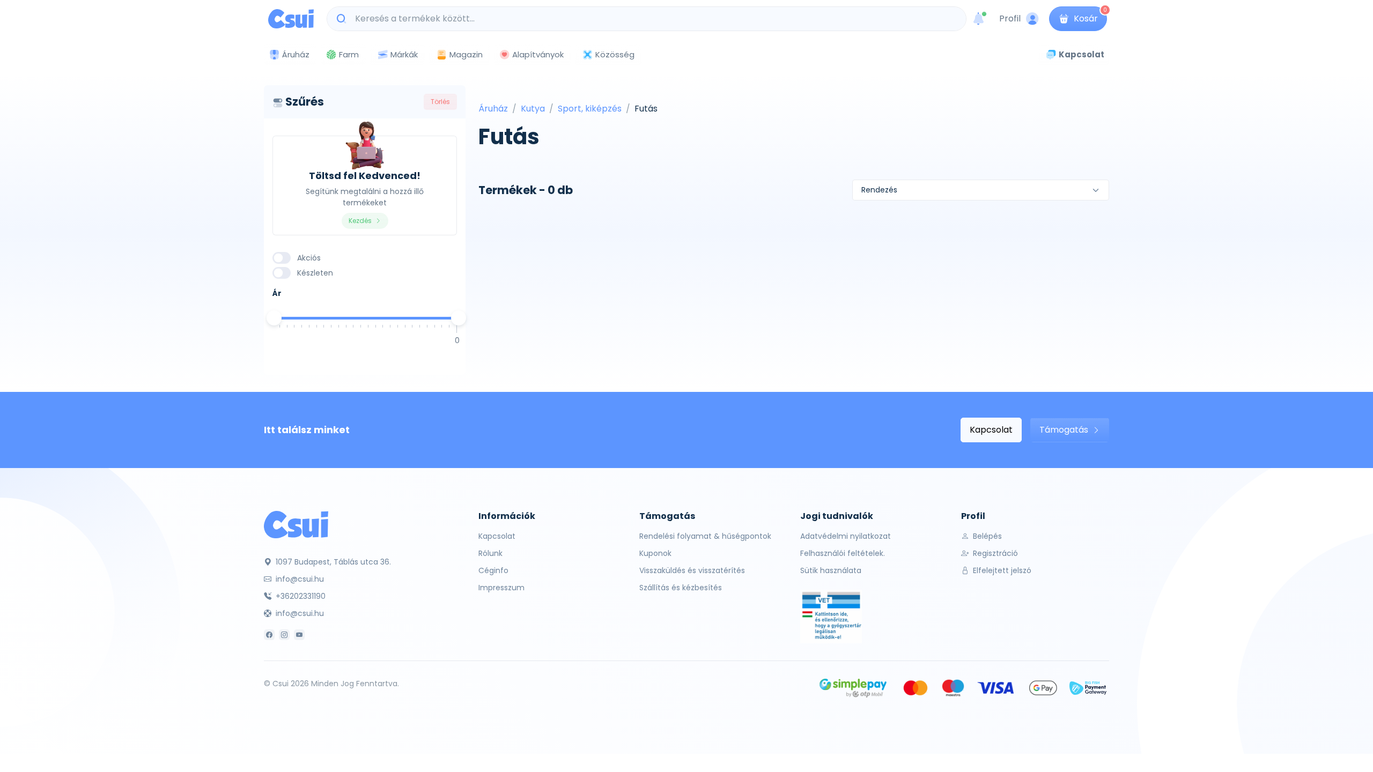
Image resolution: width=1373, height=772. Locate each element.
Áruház (493, 108)
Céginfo (493, 570)
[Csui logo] (291, 18)
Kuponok (655, 553)
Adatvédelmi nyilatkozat (845, 536)
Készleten (315, 273)
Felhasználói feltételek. (842, 553)
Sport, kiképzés (590, 108)
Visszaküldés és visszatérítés (692, 570)
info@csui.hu (299, 579)
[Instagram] (284, 634)
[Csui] (296, 524)
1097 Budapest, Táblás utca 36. (332, 561)
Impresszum (501, 587)
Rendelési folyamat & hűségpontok (705, 536)
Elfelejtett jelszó (1001, 570)
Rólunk (490, 553)
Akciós (309, 258)
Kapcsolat (991, 430)
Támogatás (1064, 430)
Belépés (986, 536)
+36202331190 (300, 596)
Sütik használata (830, 570)
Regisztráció (994, 553)
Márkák (404, 54)
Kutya (533, 108)
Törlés (440, 101)
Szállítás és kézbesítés (680, 587)
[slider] (274, 317)
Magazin (466, 54)
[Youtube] (299, 634)
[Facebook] (269, 634)
